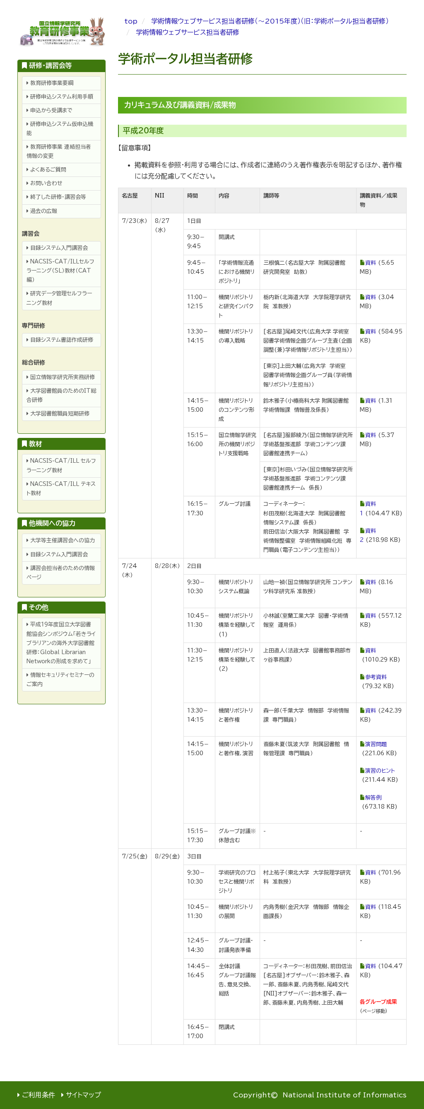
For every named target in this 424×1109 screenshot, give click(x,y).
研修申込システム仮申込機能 (59, 128)
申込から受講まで (50, 110)
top (130, 21)
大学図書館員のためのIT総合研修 (61, 395)
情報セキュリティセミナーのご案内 (60, 679)
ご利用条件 (38, 1095)
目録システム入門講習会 (58, 248)
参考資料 (376, 677)
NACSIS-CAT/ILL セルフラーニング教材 (61, 465)
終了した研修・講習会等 (57, 197)
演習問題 (376, 744)
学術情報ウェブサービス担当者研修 (187, 32)
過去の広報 (43, 211)
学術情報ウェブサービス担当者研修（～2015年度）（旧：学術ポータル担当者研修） (270, 21)
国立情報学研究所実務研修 (62, 377)
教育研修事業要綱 (51, 83)
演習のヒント (380, 770)
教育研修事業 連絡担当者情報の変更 (58, 151)
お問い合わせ (46, 183)
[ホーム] (61, 32)
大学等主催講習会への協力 (62, 540)
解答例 (373, 797)
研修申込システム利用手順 (61, 96)
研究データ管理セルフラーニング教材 (59, 298)
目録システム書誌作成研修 (61, 340)
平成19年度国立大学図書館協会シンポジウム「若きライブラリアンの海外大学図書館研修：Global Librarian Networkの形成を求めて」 (61, 643)
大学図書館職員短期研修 (59, 413)
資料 (370, 263)
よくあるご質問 (47, 169)
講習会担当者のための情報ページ (60, 572)
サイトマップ (83, 1095)
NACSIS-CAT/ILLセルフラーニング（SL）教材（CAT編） (60, 271)
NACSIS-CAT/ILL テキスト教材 (61, 488)
